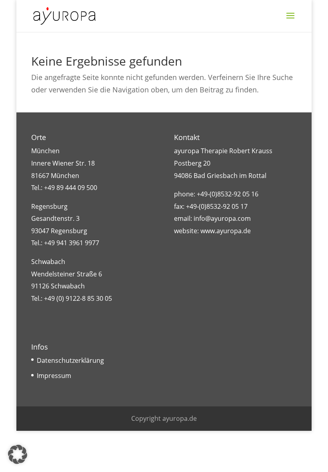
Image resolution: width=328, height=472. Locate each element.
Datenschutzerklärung (70, 360)
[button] (17, 454)
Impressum (54, 375)
